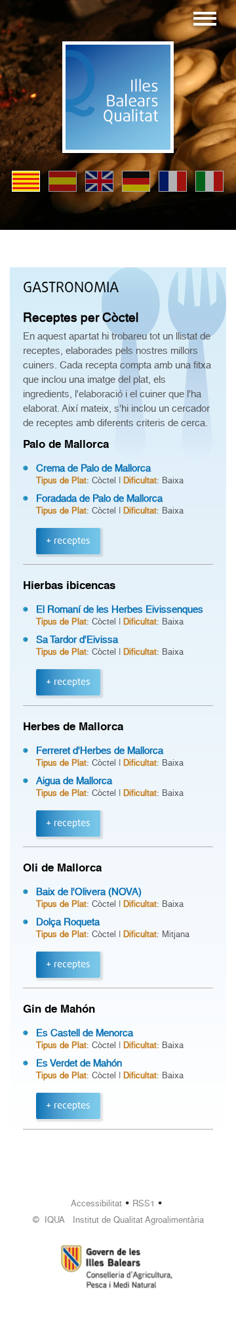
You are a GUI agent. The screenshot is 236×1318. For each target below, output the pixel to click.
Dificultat (140, 480)
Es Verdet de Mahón (79, 1063)
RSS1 (143, 1203)
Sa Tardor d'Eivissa (77, 640)
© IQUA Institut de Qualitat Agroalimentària (118, 1220)
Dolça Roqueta (68, 922)
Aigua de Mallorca (74, 781)
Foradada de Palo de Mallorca (99, 498)
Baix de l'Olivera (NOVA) (89, 892)
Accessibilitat (96, 1203)
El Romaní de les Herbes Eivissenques (119, 609)
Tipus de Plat (61, 480)
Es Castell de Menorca (84, 1033)
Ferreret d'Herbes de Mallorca (99, 751)
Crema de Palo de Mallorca (93, 468)
